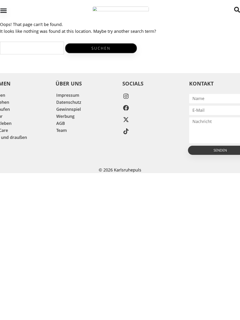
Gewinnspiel (68, 109)
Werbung (65, 116)
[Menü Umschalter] (3, 10)
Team (61, 130)
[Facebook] (126, 108)
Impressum (67, 95)
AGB (60, 123)
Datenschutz (68, 102)
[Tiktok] (126, 131)
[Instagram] (126, 96)
